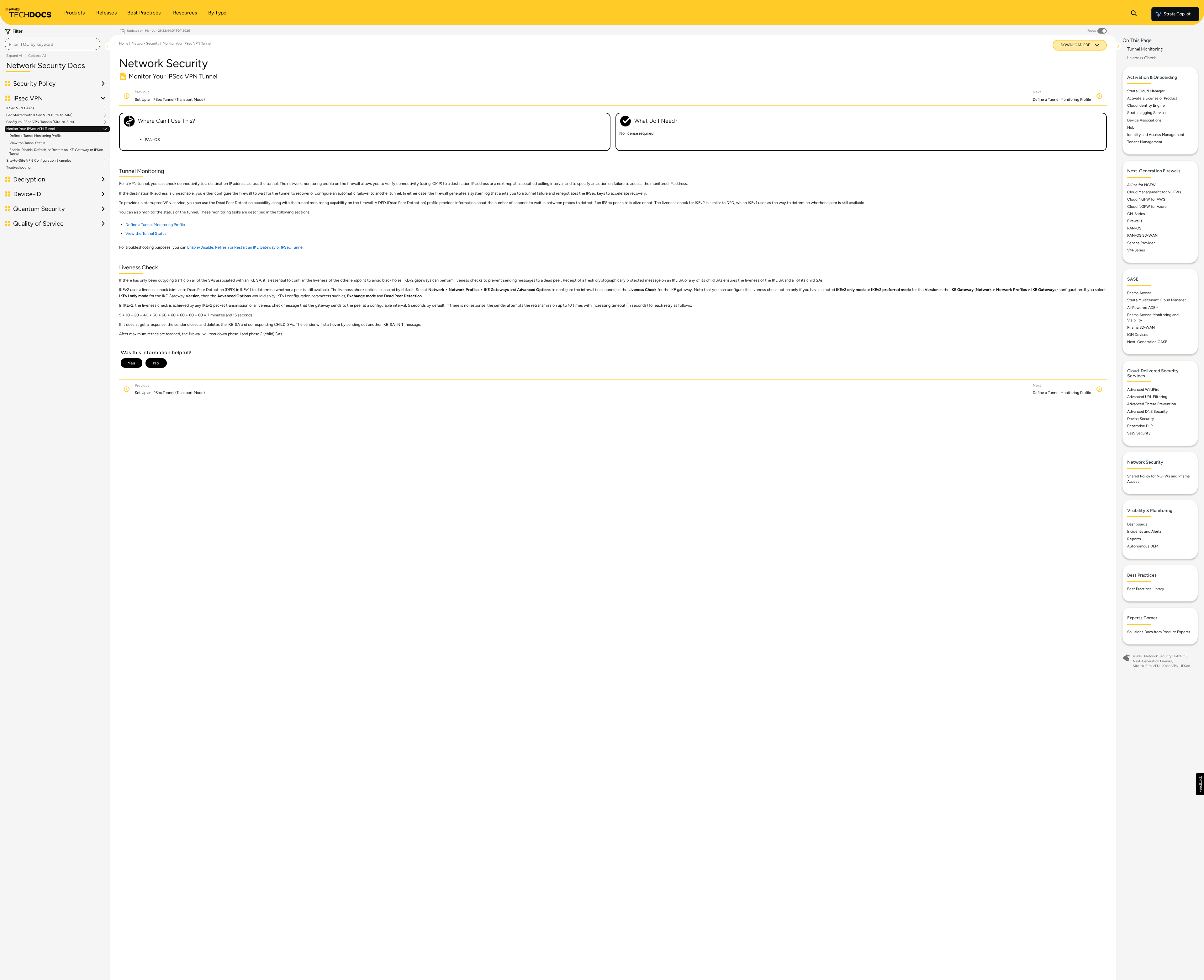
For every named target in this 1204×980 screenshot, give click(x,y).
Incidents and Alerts (1144, 531)
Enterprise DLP (1140, 426)
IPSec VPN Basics (20, 108)
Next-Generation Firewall (1152, 661)
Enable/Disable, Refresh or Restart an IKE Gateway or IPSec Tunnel (245, 247)
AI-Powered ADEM (1143, 307)
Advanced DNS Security (1147, 411)
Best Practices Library (1145, 589)
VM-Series (1136, 250)
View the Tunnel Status (27, 143)
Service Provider (1141, 243)
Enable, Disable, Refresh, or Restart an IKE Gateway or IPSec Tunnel (56, 152)
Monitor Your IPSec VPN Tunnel (30, 129)
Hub (1130, 127)
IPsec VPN (1170, 666)
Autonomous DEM (1142, 546)
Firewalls (1134, 221)
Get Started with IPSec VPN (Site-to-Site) (39, 115)
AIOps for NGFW (1141, 185)
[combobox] (52, 44)
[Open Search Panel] (1133, 14)
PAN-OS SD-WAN (1142, 235)
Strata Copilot (1177, 14)
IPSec (1185, 666)
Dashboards (1137, 524)
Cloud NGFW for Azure (1147, 206)
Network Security (145, 43)
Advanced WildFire (1143, 389)
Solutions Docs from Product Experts (1158, 632)
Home (123, 43)
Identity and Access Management (1156, 134)
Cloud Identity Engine (1146, 105)
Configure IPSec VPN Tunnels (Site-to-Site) (40, 122)
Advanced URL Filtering (1147, 397)
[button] (1200, 784)
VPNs (1137, 656)
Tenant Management (1145, 142)
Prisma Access (1139, 293)
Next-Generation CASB (1147, 342)
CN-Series (1136, 214)
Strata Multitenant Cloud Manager (1156, 300)
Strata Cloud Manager (1145, 91)
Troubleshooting (18, 168)
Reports (1134, 539)
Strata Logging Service (1146, 112)
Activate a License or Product (1152, 98)
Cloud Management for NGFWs (1154, 192)
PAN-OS (1134, 228)
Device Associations (1144, 120)
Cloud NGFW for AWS (1146, 199)
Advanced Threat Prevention (1151, 404)
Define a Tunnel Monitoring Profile (35, 136)
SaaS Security (1138, 433)
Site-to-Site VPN (1146, 666)
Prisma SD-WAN (1141, 327)
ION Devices (1137, 334)
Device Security (1140, 419)
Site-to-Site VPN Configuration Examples (38, 161)
